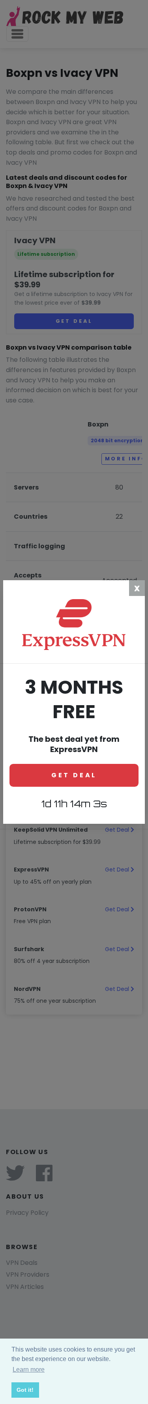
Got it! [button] (25, 1390)
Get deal (74, 775)
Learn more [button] (29, 1369)
